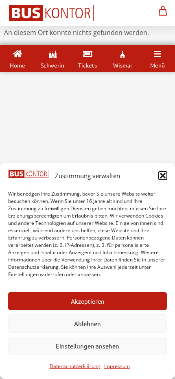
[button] (163, 176)
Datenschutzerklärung (75, 366)
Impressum (117, 366)
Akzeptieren (88, 301)
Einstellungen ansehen (87, 346)
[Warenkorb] (163, 10)
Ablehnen (87, 323)
